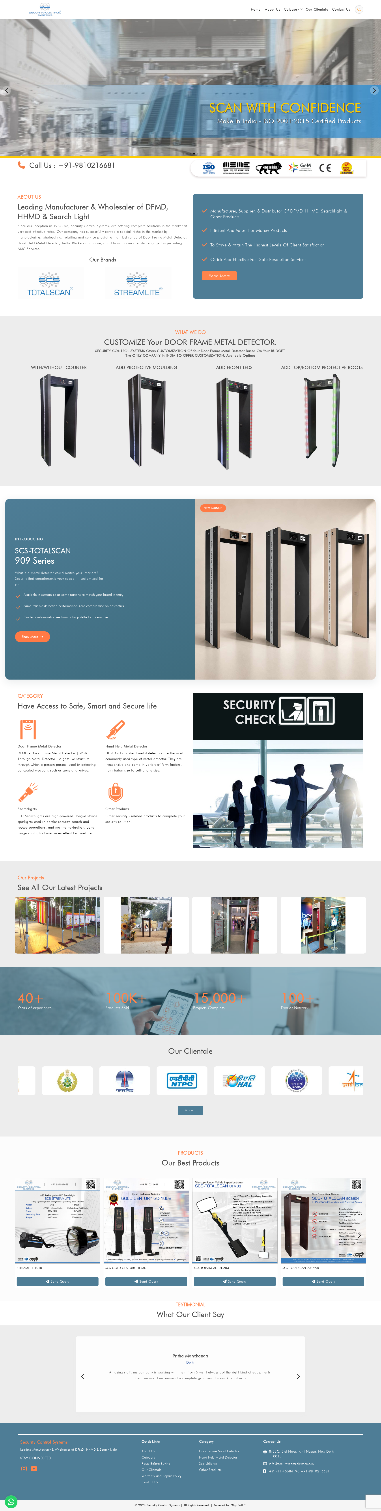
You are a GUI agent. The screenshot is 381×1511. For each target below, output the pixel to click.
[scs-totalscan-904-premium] (235, 1220)
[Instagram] (24, 1470)
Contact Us (150, 1482)
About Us (148, 1451)
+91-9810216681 (87, 165)
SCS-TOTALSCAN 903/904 (124, 1268)
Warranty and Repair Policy (161, 1476)
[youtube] (34, 1470)
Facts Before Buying (156, 1464)
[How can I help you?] (11, 1501)
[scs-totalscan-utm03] (57, 1220)
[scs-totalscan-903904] (146, 1220)
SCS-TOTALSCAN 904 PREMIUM (216, 1268)
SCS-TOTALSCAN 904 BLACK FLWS (307, 1268)
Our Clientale (152, 1470)
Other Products (117, 809)
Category (148, 1457)
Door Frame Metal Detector (40, 746)
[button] (374, 90)
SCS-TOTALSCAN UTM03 (34, 1268)
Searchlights (27, 809)
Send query (59, 1281)
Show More (30, 637)
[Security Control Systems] (44, 9)
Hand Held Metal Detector (126, 746)
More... (190, 1110)
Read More (219, 275)
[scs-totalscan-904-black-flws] (323, 1220)
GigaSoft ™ (239, 1505)
